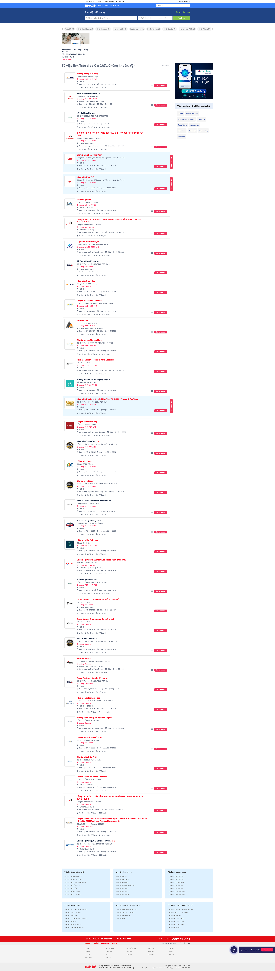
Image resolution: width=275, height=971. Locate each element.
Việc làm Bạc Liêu (122, 888)
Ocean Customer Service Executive (92, 678)
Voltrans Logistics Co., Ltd (87, 563)
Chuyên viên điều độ (86, 481)
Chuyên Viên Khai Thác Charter (90, 155)
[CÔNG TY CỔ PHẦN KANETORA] (70, 722)
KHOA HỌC (151, 951)
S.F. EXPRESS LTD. (84, 363)
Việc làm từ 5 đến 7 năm (176, 921)
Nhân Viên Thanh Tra (88, 441)
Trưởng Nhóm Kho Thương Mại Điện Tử (93, 379)
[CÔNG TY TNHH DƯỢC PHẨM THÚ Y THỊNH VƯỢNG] (70, 305)
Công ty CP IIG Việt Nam (85, 464)
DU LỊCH (108, 958)
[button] (152, 85)
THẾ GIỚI (87, 954)
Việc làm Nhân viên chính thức (126, 909)
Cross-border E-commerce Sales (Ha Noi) (96, 619)
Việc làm (108, 6)
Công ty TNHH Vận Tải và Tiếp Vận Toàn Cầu (93, 244)
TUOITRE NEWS (109, 1)
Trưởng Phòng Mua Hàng (87, 73)
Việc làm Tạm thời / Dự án (125, 912)
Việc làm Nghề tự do (123, 915)
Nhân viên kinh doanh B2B (88, 93)
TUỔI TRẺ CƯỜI (120, 1)
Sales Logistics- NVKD (87, 579)
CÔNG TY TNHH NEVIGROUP (87, 424)
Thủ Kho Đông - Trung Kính (89, 520)
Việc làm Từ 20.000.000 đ (176, 891)
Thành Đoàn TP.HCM (184, 965)
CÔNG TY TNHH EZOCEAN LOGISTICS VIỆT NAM (94, 844)
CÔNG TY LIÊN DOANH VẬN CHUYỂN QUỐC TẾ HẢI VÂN (97, 444)
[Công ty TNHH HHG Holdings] (70, 78)
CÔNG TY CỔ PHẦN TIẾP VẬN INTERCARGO (92, 116)
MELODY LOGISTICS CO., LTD (87, 323)
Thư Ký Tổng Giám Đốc (87, 638)
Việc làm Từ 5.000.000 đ (176, 879)
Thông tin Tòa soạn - (171, 965)
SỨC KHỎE (151, 954)
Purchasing (203, 131)
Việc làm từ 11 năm (174, 927)
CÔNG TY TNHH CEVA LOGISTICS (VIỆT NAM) (93, 264)
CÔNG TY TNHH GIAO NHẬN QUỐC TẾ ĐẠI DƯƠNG (95, 701)
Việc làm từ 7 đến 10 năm (176, 924)
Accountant (194, 125)
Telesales (181, 137)
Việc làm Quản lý (70, 921)
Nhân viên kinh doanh (186, 119)
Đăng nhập (186, 12)
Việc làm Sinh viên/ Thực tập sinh (75, 909)
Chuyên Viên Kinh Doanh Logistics (92, 777)
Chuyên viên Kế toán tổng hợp (90, 737)
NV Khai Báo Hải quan (86, 113)
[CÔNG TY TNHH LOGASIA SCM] (70, 203)
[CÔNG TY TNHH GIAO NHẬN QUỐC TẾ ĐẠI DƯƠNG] (70, 702)
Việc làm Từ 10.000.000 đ (176, 885)
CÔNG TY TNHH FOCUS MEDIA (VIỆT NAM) (92, 402)
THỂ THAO (151, 948)
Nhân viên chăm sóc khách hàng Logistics (95, 360)
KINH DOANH (110, 948)
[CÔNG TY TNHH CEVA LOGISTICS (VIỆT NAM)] (70, 265)
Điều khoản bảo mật (160, 968)
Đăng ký (179, 12)
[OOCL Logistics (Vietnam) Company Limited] (70, 662)
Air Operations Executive (88, 261)
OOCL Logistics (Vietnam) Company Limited (93, 661)
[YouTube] (189, 943)
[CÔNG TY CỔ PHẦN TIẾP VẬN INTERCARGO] (70, 117)
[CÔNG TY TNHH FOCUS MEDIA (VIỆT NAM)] (70, 403)
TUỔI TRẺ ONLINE (90, 1)
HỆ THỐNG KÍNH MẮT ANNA (87, 382)
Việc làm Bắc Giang (122, 894)
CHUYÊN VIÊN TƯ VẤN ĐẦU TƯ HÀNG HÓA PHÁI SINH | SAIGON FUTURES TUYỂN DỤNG (109, 220)
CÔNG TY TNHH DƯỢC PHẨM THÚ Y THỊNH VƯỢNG (95, 303)
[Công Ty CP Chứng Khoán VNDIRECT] (70, 822)
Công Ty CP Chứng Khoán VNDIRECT (90, 824)
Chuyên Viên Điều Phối (87, 757)
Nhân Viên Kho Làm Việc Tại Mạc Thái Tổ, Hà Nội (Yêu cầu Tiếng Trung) (108, 399)
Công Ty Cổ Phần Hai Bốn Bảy (87, 96)
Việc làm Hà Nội (121, 876)
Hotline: (183, 968)
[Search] (188, 5)
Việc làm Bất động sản (72, 891)
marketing (181, 131)
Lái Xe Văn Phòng (84, 461)
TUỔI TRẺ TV (99, 1)
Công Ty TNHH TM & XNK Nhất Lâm (90, 523)
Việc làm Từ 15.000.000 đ (176, 888)
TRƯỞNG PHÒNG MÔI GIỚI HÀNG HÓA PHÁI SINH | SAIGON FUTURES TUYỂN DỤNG (110, 134)
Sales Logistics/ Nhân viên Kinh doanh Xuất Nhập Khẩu (101, 560)
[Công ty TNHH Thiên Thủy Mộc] (70, 505)
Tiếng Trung (182, 125)
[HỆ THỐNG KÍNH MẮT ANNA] (70, 383)
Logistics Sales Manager (88, 241)
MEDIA (87, 948)
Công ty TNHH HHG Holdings (87, 76)
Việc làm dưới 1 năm (174, 915)
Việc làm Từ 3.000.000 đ (176, 876)
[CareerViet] (181, 939)
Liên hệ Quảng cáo (147, 968)
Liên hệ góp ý (171, 968)
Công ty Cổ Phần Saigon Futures (89, 138)
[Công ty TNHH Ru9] (70, 544)
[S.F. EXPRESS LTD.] (70, 364)
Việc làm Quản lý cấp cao (72, 924)
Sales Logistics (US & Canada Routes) (96, 841)
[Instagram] (184, 943)
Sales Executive (192, 113)
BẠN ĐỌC (172, 951)
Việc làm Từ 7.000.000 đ (176, 882)
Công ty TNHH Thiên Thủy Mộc (88, 503)
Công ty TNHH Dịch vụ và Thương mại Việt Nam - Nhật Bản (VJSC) (101, 158)
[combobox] (111, 18)
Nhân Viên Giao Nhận (86, 281)
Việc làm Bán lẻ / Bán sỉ (72, 885)
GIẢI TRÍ (129, 954)
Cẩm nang (117, 6)
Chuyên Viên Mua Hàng (87, 421)
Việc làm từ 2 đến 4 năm (176, 918)
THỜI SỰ (87, 951)
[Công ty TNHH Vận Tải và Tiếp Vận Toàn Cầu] (70, 245)
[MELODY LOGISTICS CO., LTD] (70, 324)
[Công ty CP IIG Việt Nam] (70, 465)
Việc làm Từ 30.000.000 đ (176, 894)
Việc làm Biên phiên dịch (72, 894)
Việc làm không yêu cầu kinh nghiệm (180, 909)
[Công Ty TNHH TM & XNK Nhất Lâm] (70, 524)
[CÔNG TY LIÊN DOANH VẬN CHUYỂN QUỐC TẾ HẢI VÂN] (70, 445)
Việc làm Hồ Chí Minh (123, 879)
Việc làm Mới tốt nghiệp (72, 912)
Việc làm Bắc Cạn (122, 891)
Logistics (201, 119)
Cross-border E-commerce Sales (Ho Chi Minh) (98, 599)
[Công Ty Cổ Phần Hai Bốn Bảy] (70, 97)
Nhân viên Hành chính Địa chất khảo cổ (94, 500)
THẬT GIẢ (172, 954)
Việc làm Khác (121, 918)
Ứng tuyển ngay (160, 85)
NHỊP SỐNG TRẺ (132, 948)
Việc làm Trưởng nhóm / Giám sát (75, 918)
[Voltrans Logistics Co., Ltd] (70, 564)
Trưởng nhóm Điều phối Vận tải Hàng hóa (94, 717)
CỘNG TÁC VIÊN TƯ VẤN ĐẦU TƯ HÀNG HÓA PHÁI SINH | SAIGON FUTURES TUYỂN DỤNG (110, 797)
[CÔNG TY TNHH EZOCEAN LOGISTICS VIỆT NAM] (70, 845)
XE (107, 954)
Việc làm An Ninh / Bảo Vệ (73, 876)
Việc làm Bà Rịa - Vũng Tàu (125, 885)
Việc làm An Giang (122, 882)
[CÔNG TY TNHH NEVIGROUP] (70, 425)
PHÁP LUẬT (88, 958)
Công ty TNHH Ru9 (83, 543)
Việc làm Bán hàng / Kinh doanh (75, 882)
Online (180, 113)
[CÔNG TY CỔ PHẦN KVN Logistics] (70, 761)
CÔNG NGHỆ (109, 951)
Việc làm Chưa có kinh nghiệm (178, 912)
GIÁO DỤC (172, 948)
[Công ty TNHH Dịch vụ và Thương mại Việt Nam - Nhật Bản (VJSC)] (70, 159)
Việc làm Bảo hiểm (70, 888)
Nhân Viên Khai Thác (86, 177)
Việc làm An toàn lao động (73, 879)
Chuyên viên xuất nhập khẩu (89, 300)
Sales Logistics (84, 199)
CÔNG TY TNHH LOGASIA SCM (88, 202)
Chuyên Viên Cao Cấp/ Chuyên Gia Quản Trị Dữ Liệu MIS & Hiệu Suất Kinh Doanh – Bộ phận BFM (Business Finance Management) (112, 819)
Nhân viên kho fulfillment (88, 540)
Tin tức (100, 6)
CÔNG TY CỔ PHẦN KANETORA (88, 720)
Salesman (192, 131)
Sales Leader (83, 320)
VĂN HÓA (129, 951)
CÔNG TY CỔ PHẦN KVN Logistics (89, 760)
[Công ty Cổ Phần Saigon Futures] (70, 137)
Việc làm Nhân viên (71, 915)
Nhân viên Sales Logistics (88, 698)
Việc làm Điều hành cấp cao (73, 927)
